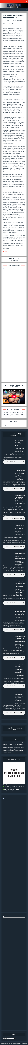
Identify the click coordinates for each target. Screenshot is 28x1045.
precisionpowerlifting (17, 20)
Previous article (14, 258)
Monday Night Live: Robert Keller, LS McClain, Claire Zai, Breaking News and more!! (20, 639)
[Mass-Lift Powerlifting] (14, 7)
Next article (14, 260)
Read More (6, 251)
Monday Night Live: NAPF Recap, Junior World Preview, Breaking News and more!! (20, 556)
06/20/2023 (7, 20)
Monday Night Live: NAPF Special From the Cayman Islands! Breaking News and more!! (20, 585)
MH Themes (24, 1043)
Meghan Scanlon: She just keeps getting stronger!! (19, 694)
